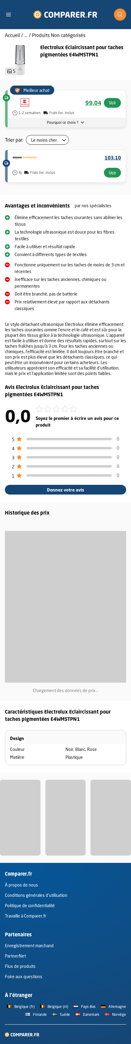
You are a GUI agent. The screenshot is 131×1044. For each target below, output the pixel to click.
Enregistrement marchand (29, 945)
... (25, 35)
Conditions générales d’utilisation (36, 895)
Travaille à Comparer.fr (25, 915)
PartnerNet (15, 955)
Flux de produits (20, 966)
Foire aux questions (23, 976)
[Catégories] (11, 14)
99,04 (93, 103)
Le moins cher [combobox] (44, 140)
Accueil (12, 35)
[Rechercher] (120, 14)
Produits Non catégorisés (58, 35)
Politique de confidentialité (30, 905)
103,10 (112, 158)
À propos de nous (21, 884)
